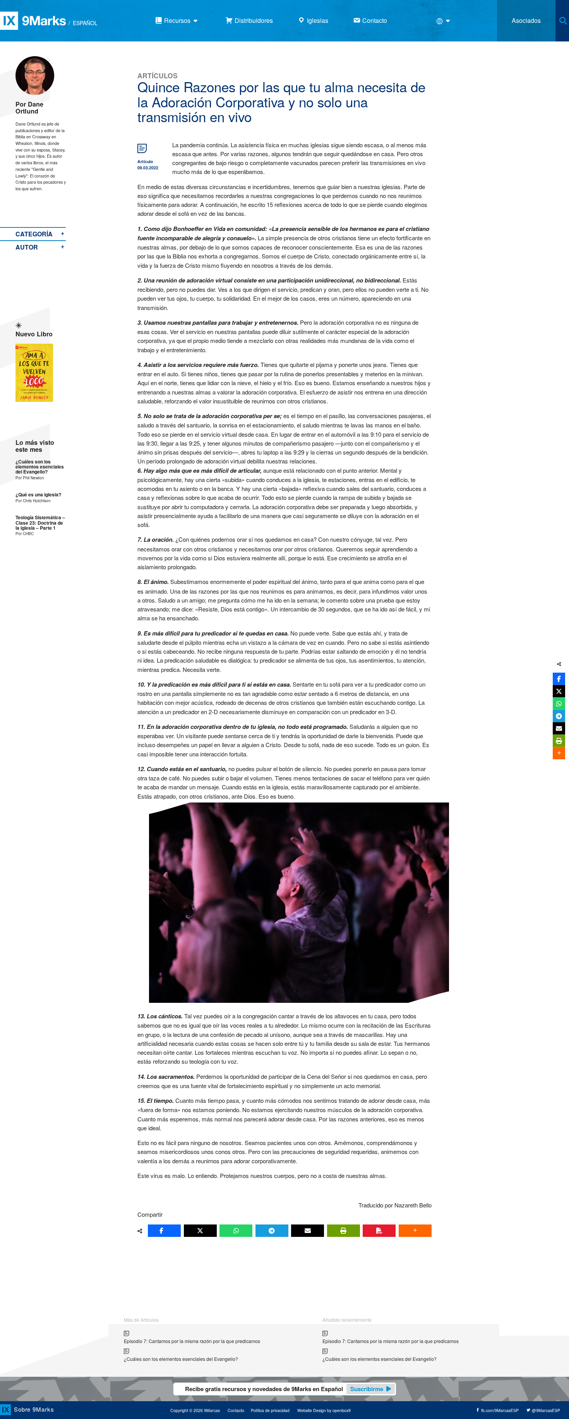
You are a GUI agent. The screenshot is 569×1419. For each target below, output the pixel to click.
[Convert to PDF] (379, 1230)
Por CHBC (24, 533)
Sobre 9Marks (34, 1409)
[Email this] (307, 1230)
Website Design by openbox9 (324, 1410)
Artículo (145, 161)
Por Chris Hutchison (33, 500)
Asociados (526, 20)
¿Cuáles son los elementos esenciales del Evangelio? (39, 467)
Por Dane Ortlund (29, 107)
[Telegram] (271, 1230)
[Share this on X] (200, 1230)
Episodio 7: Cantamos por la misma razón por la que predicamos (192, 1340)
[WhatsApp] (235, 1230)
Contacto (236, 1410)
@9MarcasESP (545, 1410)
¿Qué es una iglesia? (38, 494)
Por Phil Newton (29, 477)
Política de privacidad (270, 1410)
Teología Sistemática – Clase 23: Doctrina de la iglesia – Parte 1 (40, 522)
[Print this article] (343, 1230)
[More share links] (415, 1230)
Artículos (157, 75)
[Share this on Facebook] (164, 1230)
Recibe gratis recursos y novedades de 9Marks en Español (284, 1389)
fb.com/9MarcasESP (499, 1410)
